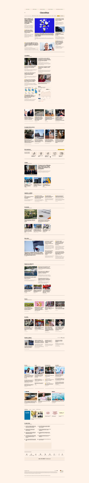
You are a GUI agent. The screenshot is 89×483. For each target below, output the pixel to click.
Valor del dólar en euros (58, 9)
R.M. (24, 256)
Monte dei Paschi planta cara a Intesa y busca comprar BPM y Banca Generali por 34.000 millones (49, 252)
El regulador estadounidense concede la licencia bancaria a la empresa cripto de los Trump (28, 185)
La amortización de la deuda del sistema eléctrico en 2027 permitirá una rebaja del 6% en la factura (44, 220)
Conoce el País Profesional (44, 459)
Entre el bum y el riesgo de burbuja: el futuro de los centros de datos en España (28, 21)
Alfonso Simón (36, 143)
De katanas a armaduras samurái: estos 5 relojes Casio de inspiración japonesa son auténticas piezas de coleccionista (59, 383)
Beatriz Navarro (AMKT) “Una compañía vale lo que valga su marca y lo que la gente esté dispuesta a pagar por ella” (28, 376)
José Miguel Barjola (37, 381)
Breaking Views (47, 365)
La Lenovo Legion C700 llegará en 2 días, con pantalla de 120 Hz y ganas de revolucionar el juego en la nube (59, 379)
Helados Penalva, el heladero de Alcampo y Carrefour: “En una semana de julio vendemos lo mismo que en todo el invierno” (39, 309)
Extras (25, 299)
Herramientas (27, 149)
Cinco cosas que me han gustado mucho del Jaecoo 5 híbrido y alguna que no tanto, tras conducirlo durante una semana (30, 402)
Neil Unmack (46, 201)
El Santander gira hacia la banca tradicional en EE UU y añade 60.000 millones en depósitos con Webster (44, 279)
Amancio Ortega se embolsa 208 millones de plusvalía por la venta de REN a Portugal (28, 291)
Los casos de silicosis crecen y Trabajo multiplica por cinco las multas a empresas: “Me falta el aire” (31, 44)
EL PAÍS (55, 15)
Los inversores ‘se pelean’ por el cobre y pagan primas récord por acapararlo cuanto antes (49, 242)
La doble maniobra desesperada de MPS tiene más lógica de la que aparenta (49, 197)
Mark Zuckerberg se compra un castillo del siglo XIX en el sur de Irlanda (29, 220)
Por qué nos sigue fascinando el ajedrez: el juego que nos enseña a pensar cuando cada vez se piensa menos (28, 328)
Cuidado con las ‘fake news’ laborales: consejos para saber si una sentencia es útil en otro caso (39, 380)
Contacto (25, 475)
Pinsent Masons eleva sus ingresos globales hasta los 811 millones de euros (39, 384)
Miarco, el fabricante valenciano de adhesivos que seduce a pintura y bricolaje (59, 308)
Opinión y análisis (28, 193)
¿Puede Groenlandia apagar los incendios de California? (58, 401)
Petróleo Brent (41, 9)
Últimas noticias (48, 475)
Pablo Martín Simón (57, 245)
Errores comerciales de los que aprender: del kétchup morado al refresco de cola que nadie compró (44, 34)
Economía (26, 207)
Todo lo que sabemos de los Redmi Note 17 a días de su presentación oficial (59, 375)
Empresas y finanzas (29, 263)
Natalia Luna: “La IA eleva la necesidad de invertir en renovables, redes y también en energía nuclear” (59, 43)
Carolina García (46, 332)
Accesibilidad (41, 475)
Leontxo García (25, 331)
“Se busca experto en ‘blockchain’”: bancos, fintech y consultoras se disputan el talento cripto (38, 185)
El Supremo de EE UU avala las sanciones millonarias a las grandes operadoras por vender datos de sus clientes (37, 230)
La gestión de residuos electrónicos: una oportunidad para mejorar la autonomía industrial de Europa (39, 197)
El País (25, 222)
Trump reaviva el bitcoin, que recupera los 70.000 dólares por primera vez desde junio (44, 167)
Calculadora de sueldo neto (33, 156)
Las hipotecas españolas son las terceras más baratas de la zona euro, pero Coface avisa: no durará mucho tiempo (59, 141)
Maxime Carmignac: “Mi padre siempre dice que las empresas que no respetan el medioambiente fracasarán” (39, 341)
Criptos (26, 162)
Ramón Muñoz (35, 232)
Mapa (43, 475)
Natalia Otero (56, 21)
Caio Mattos (25, 33)
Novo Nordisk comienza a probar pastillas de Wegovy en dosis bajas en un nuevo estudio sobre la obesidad (44, 427)
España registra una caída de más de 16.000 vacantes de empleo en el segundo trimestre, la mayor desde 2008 (28, 230)
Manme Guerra (25, 378)
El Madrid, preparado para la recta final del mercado (44, 401)
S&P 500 (34, 9)
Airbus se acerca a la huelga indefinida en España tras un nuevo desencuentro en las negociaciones (38, 291)
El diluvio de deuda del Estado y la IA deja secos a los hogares (49, 380)
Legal (36, 365)
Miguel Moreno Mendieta (26, 82)
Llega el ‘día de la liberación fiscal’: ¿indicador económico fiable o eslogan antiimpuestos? (47, 230)
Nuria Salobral (39, 69)
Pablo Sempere (44, 232)
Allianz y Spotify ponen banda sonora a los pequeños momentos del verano (44, 83)
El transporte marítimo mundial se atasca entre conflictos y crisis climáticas (44, 67)
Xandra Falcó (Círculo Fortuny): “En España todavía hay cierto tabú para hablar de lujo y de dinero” (28, 385)
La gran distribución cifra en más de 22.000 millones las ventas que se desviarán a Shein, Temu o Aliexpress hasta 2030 (47, 291)
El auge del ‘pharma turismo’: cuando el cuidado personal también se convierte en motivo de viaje (39, 328)
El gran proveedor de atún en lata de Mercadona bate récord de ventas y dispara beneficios (30, 277)
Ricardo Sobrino (46, 143)
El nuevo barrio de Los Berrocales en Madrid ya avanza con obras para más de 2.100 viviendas (39, 140)
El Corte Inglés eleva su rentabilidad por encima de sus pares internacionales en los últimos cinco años (29, 96)
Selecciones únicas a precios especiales (54, 416)
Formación (30, 409)
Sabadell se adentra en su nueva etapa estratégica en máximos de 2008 (59, 33)
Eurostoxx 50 (49, 9)
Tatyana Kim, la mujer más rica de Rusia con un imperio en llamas (59, 19)
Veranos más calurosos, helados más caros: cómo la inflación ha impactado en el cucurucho (30, 67)
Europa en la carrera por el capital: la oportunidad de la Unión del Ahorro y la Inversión (59, 197)
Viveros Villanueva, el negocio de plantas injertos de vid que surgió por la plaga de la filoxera (28, 308)
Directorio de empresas (61, 156)
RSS (44, 475)
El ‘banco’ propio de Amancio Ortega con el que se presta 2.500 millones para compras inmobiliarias (45, 430)
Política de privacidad (38, 475)
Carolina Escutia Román (57, 331)
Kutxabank (63, 337)
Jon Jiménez (25, 24)
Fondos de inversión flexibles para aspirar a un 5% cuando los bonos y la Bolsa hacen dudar (30, 80)
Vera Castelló (56, 45)
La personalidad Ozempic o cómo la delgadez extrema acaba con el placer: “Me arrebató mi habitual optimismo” (59, 328)
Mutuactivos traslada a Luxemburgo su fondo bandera (58, 341)
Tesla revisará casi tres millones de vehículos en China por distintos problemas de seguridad (43, 272)
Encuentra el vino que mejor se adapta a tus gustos (48, 416)
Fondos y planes (28, 337)
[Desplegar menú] (24, 12)
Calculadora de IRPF (40, 156)
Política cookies (29, 475)
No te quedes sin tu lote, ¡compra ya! (61, 416)
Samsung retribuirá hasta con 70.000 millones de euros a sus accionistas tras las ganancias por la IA (33, 254)
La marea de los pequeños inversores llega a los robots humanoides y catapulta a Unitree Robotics (59, 252)
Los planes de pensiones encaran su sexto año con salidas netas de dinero (28, 347)
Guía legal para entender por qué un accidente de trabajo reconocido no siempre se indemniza (39, 375)
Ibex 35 (26, 9)
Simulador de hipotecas (47, 156)
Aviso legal (27, 475)
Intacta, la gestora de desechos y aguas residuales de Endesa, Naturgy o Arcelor (49, 308)
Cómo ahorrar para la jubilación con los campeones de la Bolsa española (48, 341)
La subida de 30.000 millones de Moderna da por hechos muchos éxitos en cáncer (49, 384)
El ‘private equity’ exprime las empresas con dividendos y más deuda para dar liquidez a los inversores (59, 243)
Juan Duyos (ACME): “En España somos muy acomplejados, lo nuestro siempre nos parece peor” (49, 119)
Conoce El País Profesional (61, 149)
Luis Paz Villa (56, 310)
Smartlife (57, 365)
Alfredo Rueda (25, 403)
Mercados (26, 238)
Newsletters (46, 475)
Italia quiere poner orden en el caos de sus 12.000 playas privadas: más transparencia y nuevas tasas (39, 119)
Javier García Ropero (26, 98)
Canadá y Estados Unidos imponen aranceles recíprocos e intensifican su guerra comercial (28, 118)
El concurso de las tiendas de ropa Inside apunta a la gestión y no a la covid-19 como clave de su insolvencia (44, 267)
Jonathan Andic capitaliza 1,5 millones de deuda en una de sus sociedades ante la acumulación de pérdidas (59, 119)
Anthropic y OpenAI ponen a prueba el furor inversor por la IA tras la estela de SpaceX (28, 31)
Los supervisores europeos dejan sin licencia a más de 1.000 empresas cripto (46, 185)
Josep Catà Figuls (26, 68)
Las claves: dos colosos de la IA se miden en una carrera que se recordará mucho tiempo (30, 73)
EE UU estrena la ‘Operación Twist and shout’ (49, 376)
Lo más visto (27, 423)
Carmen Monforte (40, 222)
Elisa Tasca (44, 187)
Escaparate (33, 409)
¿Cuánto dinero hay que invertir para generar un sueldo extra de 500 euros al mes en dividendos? (49, 140)
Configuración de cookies (33, 475)
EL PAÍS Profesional (38, 409)
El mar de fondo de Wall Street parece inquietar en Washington (28, 197)
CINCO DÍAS (25, 75)
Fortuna (25, 365)
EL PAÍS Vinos (26, 409)
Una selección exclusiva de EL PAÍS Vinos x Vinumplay (36, 419)
